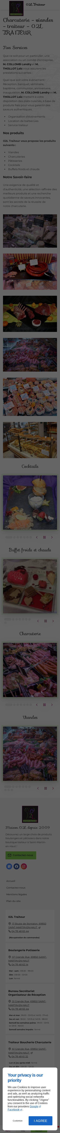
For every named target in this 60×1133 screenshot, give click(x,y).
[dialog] (30, 1099)
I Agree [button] (40, 1121)
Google (34, 1106)
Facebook (14, 1109)
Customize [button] (17, 1121)
